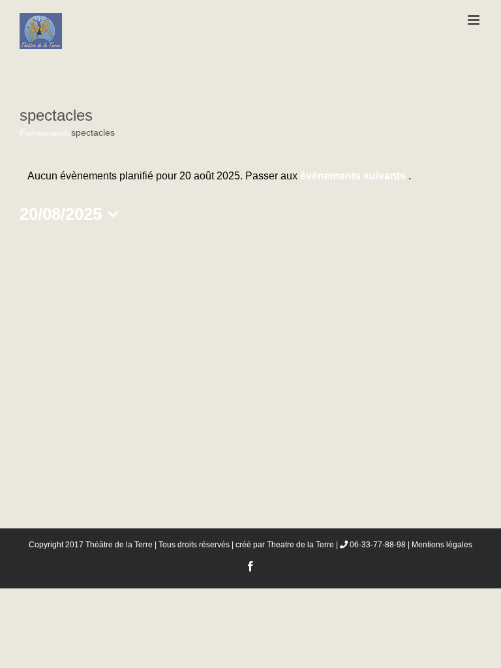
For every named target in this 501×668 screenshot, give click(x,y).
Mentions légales (442, 544)
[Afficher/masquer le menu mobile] (474, 20)
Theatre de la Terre (300, 544)
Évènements (45, 133)
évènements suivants (354, 175)
